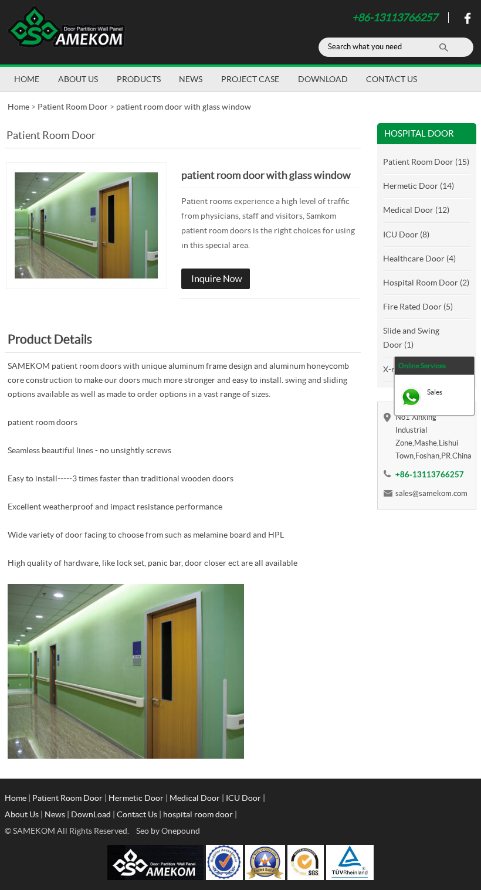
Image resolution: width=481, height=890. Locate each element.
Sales (434, 392)
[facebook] (466, 21)
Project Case (250, 79)
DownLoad (323, 79)
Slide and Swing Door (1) (411, 337)
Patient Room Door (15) (426, 162)
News (190, 79)
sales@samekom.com (431, 493)
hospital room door (198, 814)
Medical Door (195, 798)
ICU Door (243, 798)
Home (26, 79)
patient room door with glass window (183, 106)
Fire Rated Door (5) (418, 306)
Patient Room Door (73, 106)
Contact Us (391, 79)
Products (139, 79)
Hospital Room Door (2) (426, 282)
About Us (78, 79)
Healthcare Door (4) (419, 258)
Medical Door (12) (416, 210)
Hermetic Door (136, 798)
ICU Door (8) (406, 234)
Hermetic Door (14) (418, 186)
